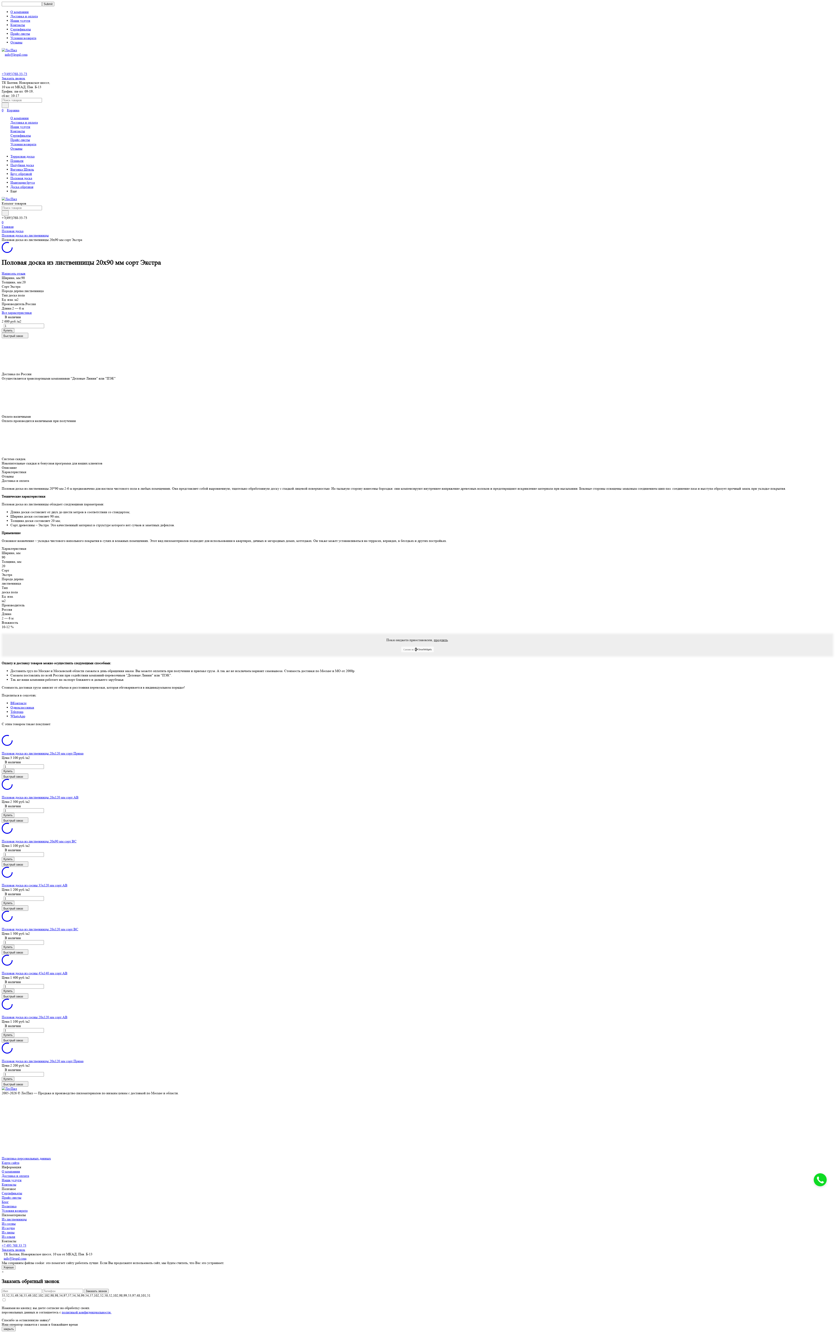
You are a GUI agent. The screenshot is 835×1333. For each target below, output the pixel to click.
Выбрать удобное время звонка (798, 722)
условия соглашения (791, 702)
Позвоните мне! (797, 686)
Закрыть (821, 5)
